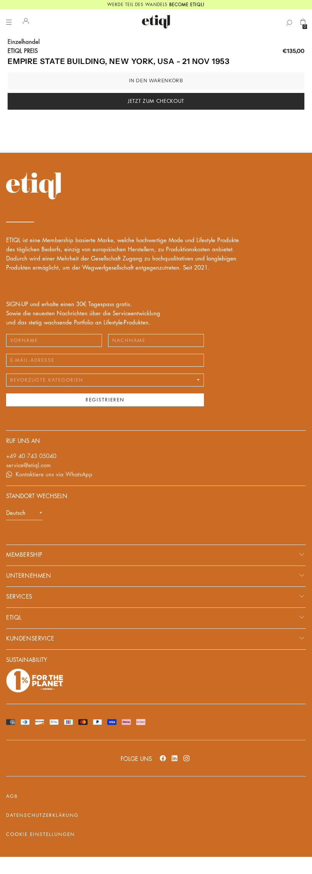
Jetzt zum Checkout (156, 101)
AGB (12, 796)
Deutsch (15, 513)
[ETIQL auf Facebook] (163, 758)
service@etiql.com (28, 465)
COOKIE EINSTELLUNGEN (40, 834)
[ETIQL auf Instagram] (186, 758)
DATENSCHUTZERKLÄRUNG (42, 815)
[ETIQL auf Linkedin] (175, 758)
